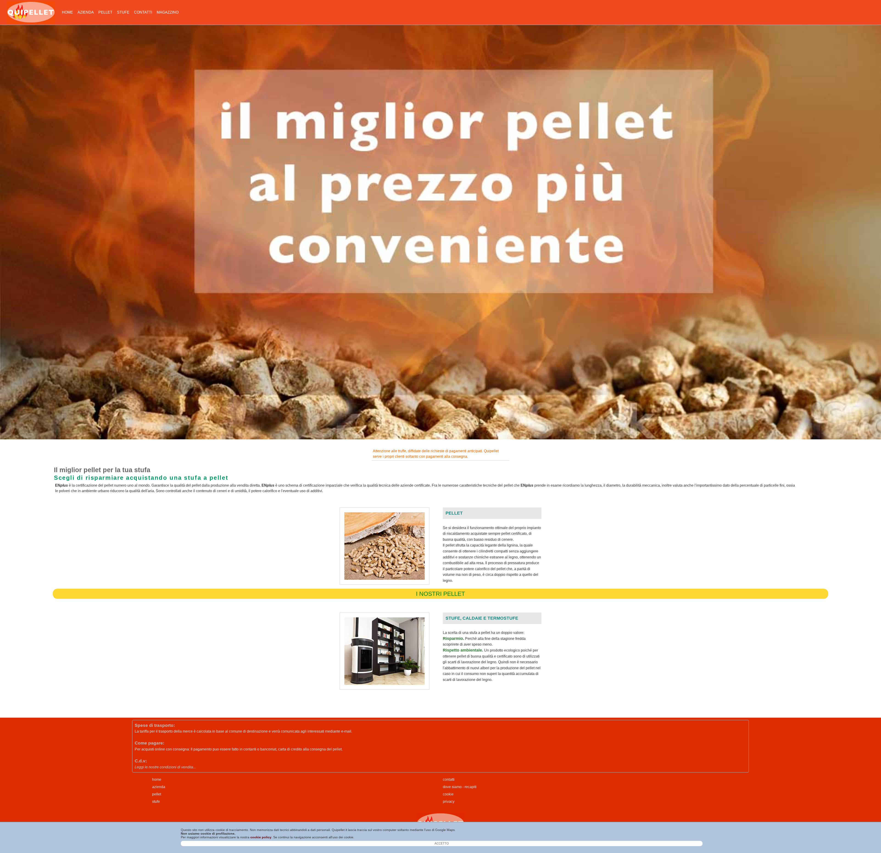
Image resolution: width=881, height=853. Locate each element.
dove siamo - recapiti (460, 787)
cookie (448, 794)
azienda (158, 787)
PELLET (105, 12)
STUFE (123, 12)
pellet (156, 794)
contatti (448, 779)
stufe (156, 801)
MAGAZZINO (167, 12)
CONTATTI (143, 12)
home (156, 779)
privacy (448, 801)
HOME (67, 12)
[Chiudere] (442, 843)
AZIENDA (86, 12)
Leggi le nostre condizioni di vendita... (165, 767)
